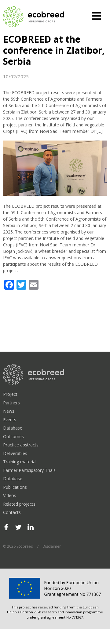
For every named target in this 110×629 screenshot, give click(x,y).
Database (12, 428)
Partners (11, 403)
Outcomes (13, 436)
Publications (15, 487)
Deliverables (15, 453)
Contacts (12, 512)
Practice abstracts (20, 445)
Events (9, 420)
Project (10, 394)
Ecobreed (33, 17)
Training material (19, 462)
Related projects (19, 504)
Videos (9, 495)
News (8, 411)
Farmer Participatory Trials (29, 470)
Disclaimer (51, 546)
